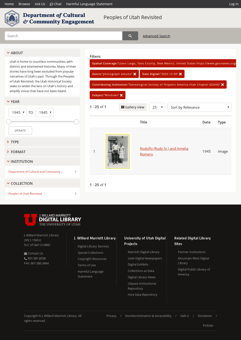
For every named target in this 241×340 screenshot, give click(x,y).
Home (9, 4)
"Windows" (106, 95)
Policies (208, 325)
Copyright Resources (92, 259)
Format (18, 151)
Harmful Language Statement (89, 4)
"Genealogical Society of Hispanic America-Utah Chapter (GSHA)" (156, 84)
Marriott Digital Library (144, 252)
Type (15, 141)
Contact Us (35, 253)
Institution (22, 161)
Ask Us (40, 4)
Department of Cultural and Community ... (35, 172)
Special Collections (90, 252)
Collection (22, 183)
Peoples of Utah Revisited (133, 17)
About (17, 52)
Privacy (111, 316)
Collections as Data (141, 271)
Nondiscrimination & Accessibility (148, 316)
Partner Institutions (191, 252)
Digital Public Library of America (194, 271)
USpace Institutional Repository (142, 286)
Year (15, 101)
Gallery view (134, 107)
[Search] (130, 35)
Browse (24, 4)
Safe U (184, 316)
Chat (57, 4)
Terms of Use (87, 265)
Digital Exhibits (138, 264)
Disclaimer (205, 316)
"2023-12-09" (160, 74)
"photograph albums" (112, 74)
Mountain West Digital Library (193, 260)
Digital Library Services (93, 246)
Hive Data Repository (142, 294)
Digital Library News (142, 277)
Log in (234, 4)
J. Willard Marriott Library (41, 235)
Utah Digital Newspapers (145, 258)
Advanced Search (156, 36)
